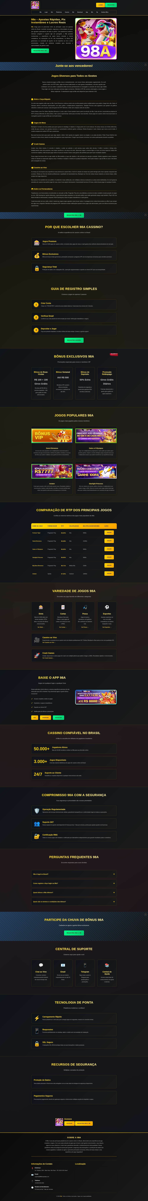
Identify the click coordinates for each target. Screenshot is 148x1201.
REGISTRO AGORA (74, 340)
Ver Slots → (41, 627)
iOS (35, 717)
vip (97, 12)
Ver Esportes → (107, 627)
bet (73, 12)
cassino (67, 12)
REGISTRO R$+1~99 (40, 50)
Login (100, 5)
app (87, 12)
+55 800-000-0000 (39, 1183)
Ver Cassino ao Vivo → (49, 642)
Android (45, 717)
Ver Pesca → (85, 627)
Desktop (58, 717)
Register (110, 5)
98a (40, 12)
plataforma (59, 12)
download (80, 12)
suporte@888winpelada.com (42, 1176)
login (46, 12)
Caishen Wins (104, 12)
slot (52, 12)
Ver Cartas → (63, 627)
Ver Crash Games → (48, 658)
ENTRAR (69, 1123)
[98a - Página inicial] (35, 5)
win (92, 12)
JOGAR (109, 532)
